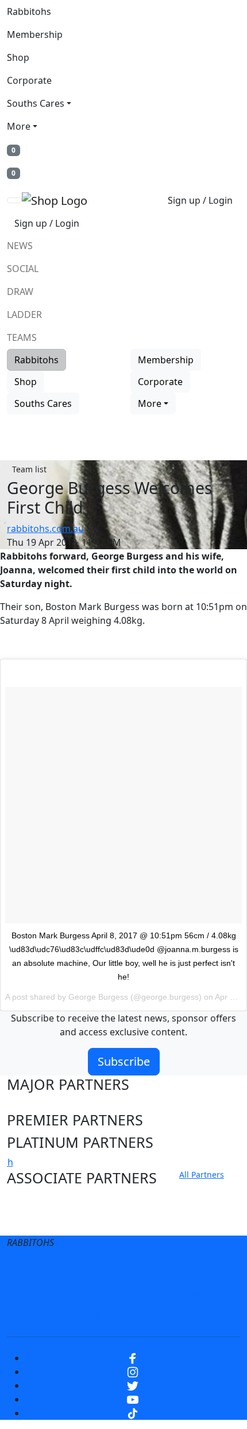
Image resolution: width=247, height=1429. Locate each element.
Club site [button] (35, 1200)
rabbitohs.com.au (45, 528)
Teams (22, 337)
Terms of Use (59, 1270)
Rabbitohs (29, 11)
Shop (18, 57)
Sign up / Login (200, 200)
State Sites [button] (42, 1222)
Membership (35, 34)
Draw (20, 291)
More (18, 126)
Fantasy (158, 1316)
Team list (29, 469)
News (20, 245)
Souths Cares (35, 103)
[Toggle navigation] (14, 200)
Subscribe (124, 1061)
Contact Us (95, 1293)
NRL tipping (97, 1316)
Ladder (24, 314)
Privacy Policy (135, 1270)
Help (43, 1293)
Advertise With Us (175, 1293)
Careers (200, 1270)
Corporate (29, 80)
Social (22, 268)
